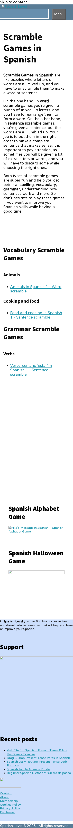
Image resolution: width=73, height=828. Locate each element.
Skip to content (13, 2)
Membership (9, 801)
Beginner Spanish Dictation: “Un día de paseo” (39, 773)
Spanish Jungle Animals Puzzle (28, 769)
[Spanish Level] (14, 7)
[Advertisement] (33, 437)
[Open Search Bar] (50, 14)
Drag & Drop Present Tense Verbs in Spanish (38, 758)
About (4, 797)
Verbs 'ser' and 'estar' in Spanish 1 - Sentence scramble (31, 370)
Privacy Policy (10, 808)
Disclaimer (7, 812)
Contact (6, 793)
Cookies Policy (10, 805)
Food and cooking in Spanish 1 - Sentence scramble (36, 315)
